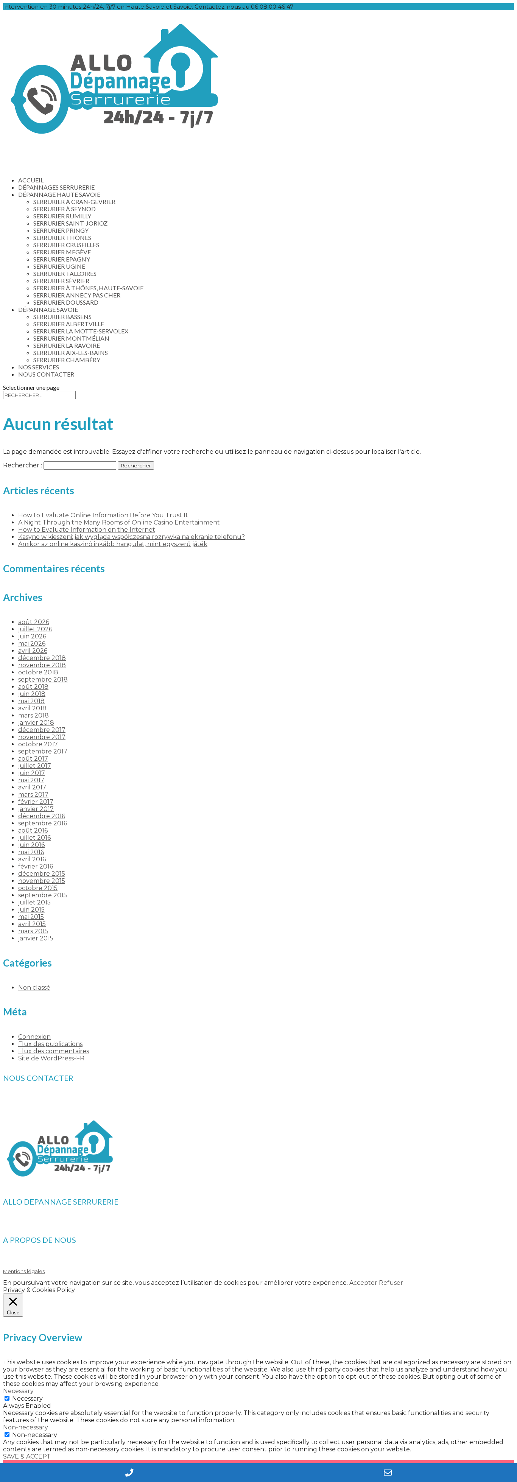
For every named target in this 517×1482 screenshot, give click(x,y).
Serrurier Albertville (68, 323)
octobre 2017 (38, 744)
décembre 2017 (41, 729)
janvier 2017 (36, 809)
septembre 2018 (43, 679)
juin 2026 (32, 636)
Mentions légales (24, 1271)
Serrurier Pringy (61, 230)
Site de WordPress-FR (51, 1058)
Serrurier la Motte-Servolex (80, 331)
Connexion (34, 1036)
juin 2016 (31, 844)
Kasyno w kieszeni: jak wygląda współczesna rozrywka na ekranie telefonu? (131, 536)
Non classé (34, 987)
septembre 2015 (42, 895)
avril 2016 (32, 859)
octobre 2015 (38, 888)
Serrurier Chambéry (66, 359)
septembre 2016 (42, 823)
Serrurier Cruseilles (66, 244)
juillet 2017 (34, 765)
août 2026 (33, 622)
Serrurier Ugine (59, 266)
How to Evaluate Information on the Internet (86, 529)
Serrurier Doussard (65, 302)
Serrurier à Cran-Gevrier (74, 201)
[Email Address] (387, 1472)
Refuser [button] (391, 1282)
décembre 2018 (42, 658)
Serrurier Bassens (62, 316)
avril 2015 (32, 924)
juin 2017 (31, 773)
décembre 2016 (41, 816)
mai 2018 (31, 701)
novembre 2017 (41, 737)
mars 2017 (33, 794)
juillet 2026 (35, 629)
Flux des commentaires (53, 1051)
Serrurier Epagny (61, 259)
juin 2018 (31, 693)
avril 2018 (32, 708)
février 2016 (35, 866)
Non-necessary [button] (25, 1427)
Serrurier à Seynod (64, 208)
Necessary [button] (18, 1391)
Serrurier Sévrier (61, 280)
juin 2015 (31, 909)
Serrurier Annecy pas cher (76, 295)
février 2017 (35, 801)
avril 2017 (32, 787)
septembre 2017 (42, 751)
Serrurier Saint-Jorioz (70, 223)
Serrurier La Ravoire (66, 345)
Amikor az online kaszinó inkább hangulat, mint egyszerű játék (112, 544)
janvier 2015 (35, 938)
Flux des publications (50, 1044)
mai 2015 (31, 916)
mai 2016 (31, 852)
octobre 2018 (38, 672)
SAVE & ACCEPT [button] (27, 1456)
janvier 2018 (36, 722)
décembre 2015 (41, 873)
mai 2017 (31, 780)
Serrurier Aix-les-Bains (70, 352)
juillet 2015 (34, 902)
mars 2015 (33, 931)
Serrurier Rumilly (62, 215)
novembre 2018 (42, 665)
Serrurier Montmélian (71, 338)
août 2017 (33, 758)
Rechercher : (22, 465)
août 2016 (33, 830)
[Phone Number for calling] (129, 1472)
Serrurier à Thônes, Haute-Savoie (88, 287)
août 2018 (33, 686)
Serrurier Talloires (65, 273)
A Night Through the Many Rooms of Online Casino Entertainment (119, 522)
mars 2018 (33, 715)
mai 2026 (31, 643)
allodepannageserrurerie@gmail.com (68, 1105)
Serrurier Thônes (62, 237)
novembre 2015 (41, 880)
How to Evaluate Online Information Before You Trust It (103, 515)
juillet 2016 (34, 837)
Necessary (27, 1398)
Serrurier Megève (62, 251)
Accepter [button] (363, 1282)
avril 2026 (32, 650)
